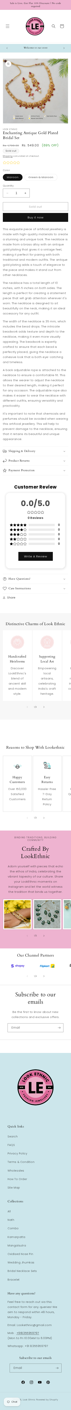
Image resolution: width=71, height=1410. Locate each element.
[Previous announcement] (7, 48)
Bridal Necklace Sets (22, 1271)
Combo (13, 1228)
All (9, 1211)
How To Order (17, 1179)
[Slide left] (27, 707)
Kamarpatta (16, 1237)
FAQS (11, 1145)
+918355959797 (27, 1333)
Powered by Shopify (47, 1399)
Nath (11, 1220)
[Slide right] (44, 707)
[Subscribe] (59, 1027)
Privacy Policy (17, 1153)
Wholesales (16, 1171)
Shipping (8, 156)
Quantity (8, 185)
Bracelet (14, 1280)
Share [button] (11, 597)
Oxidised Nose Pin (20, 1254)
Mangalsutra (17, 1245)
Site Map (14, 1187)
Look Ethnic (29, 1399)
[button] (7, 26)
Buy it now (36, 217)
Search (13, 1136)
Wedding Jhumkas (21, 1262)
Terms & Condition (21, 1162)
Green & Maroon (42, 178)
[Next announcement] (64, 48)
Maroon (15, 178)
